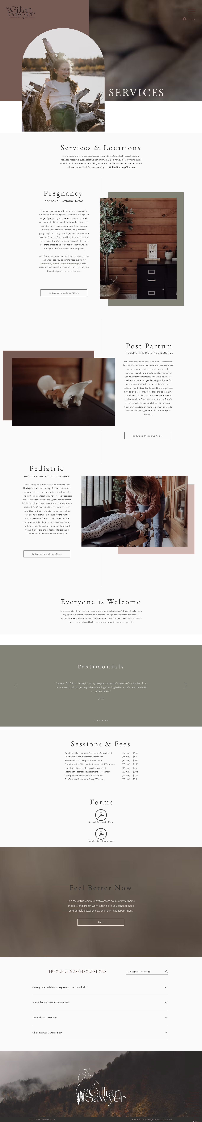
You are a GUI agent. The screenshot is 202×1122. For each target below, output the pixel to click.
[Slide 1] (94, 720)
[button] (191, 10)
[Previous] (16, 686)
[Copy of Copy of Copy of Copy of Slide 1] (105, 720)
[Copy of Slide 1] (97, 720)
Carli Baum (166, 1119)
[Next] (185, 686)
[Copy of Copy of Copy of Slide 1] (102, 720)
